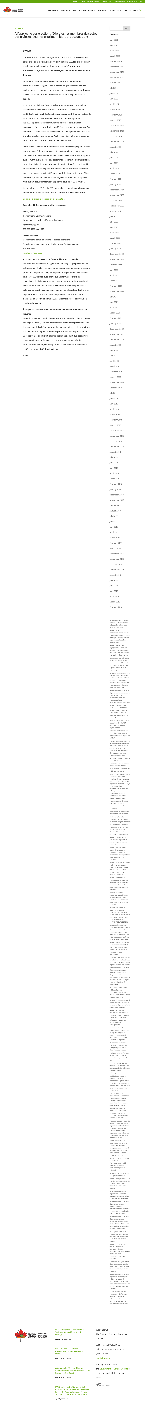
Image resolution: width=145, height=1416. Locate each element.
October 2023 (116, 200)
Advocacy (52, 10)
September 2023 (117, 205)
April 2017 (114, 532)
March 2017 (115, 537)
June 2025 (114, 93)
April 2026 (114, 50)
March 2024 (115, 173)
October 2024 (116, 136)
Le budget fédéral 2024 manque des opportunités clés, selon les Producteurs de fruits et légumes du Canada (119, 1236)
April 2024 (114, 168)
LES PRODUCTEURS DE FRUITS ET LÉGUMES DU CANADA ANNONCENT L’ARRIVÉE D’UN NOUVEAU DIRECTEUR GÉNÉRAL (119, 1113)
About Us (76, 2)
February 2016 (116, 607)
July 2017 (114, 516)
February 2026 (116, 61)
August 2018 (115, 452)
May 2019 (114, 403)
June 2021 (114, 302)
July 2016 (114, 580)
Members (64, 10)
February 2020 (116, 371)
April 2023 (114, 232)
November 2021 (117, 291)
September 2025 (117, 77)
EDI (110, 2)
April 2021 (114, 307)
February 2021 (116, 318)
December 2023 (117, 189)
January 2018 (115, 489)
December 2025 (117, 66)
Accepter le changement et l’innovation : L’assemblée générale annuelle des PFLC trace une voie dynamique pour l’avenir (119, 1266)
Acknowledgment (119, 2)
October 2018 (116, 441)
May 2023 (114, 227)
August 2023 (115, 211)
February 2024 (116, 179)
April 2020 (114, 361)
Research (102, 10)
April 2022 (114, 275)
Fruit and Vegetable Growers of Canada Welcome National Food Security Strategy (71, 1332)
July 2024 (114, 152)
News (135, 10)
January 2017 (115, 548)
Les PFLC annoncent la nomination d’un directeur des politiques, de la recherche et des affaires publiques (119, 803)
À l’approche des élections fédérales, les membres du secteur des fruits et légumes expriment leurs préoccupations (120, 1068)
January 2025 (115, 120)
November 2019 (117, 382)
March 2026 (115, 56)
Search (127, 28)
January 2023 (115, 248)
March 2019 (115, 414)
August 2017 (115, 510)
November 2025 (117, 72)
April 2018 (114, 473)
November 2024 (117, 131)
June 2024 (114, 157)
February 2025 (116, 114)
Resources (114, 10)
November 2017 (117, 500)
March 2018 (115, 478)
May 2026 (114, 45)
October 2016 (116, 564)
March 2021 (115, 312)
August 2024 (115, 147)
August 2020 (115, 345)
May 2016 (114, 591)
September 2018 (117, 446)
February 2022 (116, 286)
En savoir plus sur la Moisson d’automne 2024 (43, 199)
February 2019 (116, 419)
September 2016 (117, 569)
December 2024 (117, 125)
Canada (117, 1368)
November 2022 (117, 259)
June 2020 (114, 350)
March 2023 (115, 238)
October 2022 (116, 264)
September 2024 (117, 141)
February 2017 (116, 543)
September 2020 (117, 339)
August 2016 (115, 575)
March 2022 (115, 280)
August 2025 (115, 82)
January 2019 (115, 425)
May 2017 (114, 527)
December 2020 (117, 329)
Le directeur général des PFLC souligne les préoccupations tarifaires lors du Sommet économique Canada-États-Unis (120, 992)
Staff (83, 2)
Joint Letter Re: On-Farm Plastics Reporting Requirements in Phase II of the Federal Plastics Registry (72, 1370)
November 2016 (117, 559)
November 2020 (117, 334)
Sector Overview (86, 10)
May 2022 (114, 270)
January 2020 (115, 377)
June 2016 (114, 585)
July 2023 (114, 216)
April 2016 (114, 596)
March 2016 (115, 601)
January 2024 (115, 184)
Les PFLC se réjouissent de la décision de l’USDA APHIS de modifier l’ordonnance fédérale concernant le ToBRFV (120, 1183)
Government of (107, 1368)
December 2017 (117, 494)
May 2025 (114, 98)
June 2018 (114, 462)
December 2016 (117, 553)
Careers (104, 2)
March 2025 (115, 109)
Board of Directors (93, 2)
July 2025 (114, 88)
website (124, 1368)
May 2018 (114, 468)
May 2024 (114, 163)
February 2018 (116, 484)
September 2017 (117, 505)
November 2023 (117, 195)
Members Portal (132, 2)
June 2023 (114, 222)
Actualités (19, 28)
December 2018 (117, 430)
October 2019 (116, 387)
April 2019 (114, 409)
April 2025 (114, 104)
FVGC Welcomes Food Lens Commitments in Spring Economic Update (69, 1351)
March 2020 (115, 366)
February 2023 (116, 243)
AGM (75, 10)
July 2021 (114, 296)
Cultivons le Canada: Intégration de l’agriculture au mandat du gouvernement (120, 819)
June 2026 (114, 40)
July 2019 (114, 393)
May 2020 (114, 355)
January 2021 (115, 323)
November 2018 (117, 436)
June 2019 (114, 398)
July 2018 (114, 457)
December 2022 (117, 254)
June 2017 (114, 521)
